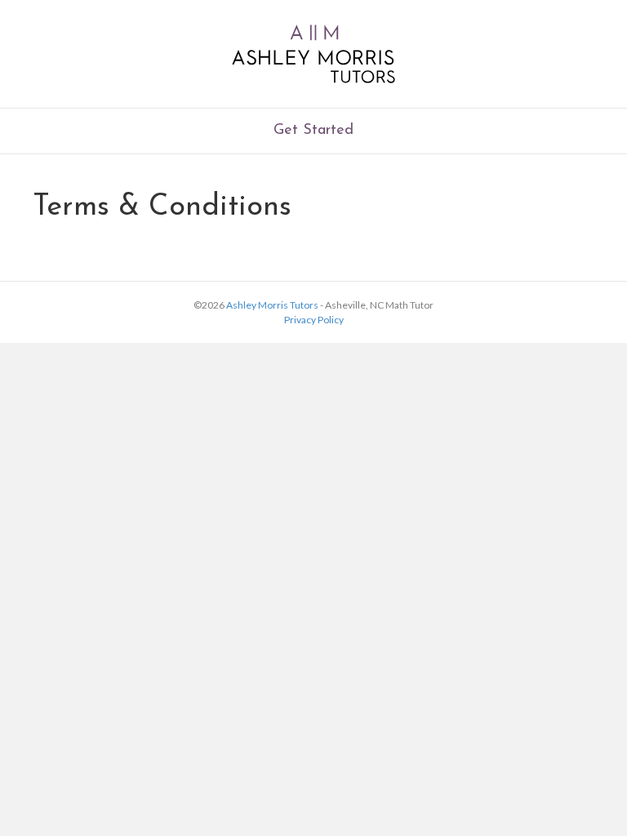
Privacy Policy (314, 320)
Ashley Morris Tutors (272, 305)
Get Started (313, 130)
